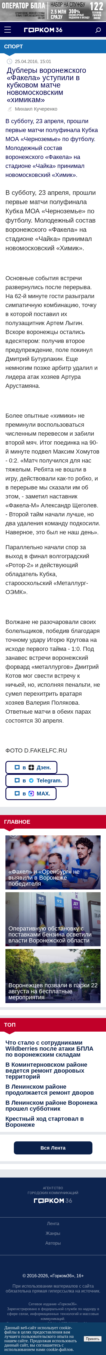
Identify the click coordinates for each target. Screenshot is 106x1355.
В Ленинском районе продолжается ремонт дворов (49, 1090)
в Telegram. (42, 780)
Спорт (13, 46)
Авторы (53, 1243)
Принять (92, 1339)
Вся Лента (53, 1148)
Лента (53, 1223)
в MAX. (36, 794)
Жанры (53, 1233)
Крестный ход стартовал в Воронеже (44, 1122)
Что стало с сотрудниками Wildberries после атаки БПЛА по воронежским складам (49, 1049)
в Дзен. (37, 767)
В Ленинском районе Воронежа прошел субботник (51, 1106)
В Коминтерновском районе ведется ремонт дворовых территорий (46, 1071)
